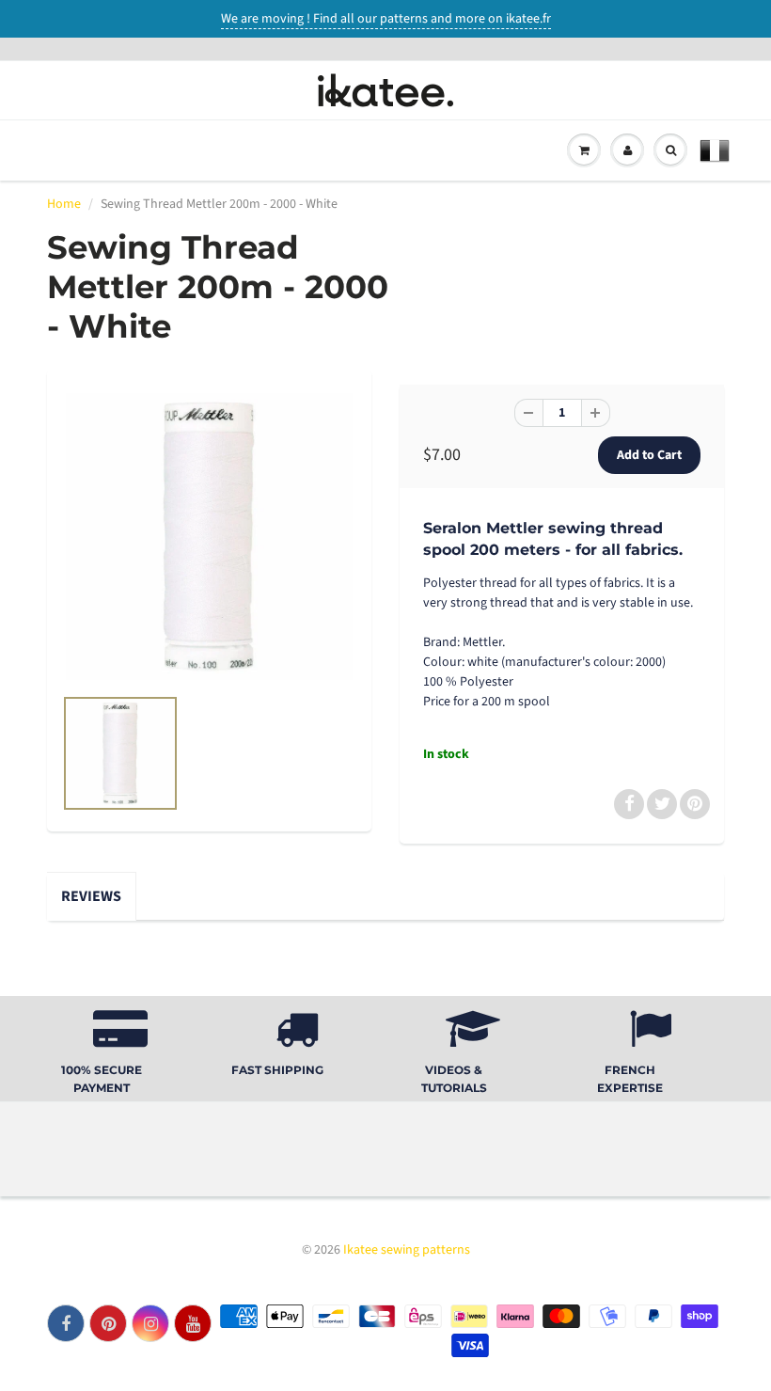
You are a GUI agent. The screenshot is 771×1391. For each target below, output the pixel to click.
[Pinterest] (108, 1323)
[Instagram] (150, 1323)
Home (64, 204)
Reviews (91, 896)
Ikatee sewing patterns (406, 1250)
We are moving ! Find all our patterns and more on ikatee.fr (386, 18)
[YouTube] (193, 1323)
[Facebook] (66, 1323)
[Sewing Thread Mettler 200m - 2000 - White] (209, 536)
